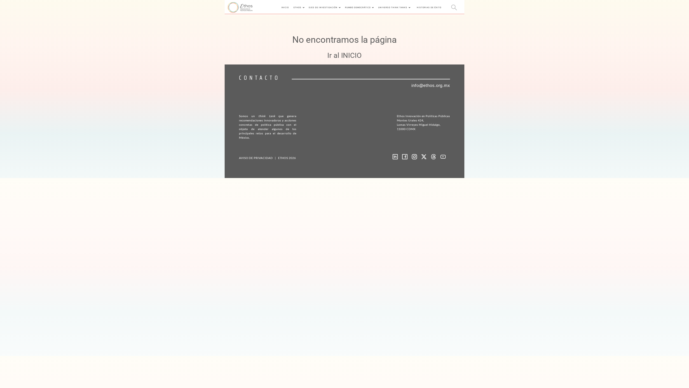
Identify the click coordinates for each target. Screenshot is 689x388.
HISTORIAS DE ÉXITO (429, 7)
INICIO (285, 7)
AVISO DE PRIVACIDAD (256, 158)
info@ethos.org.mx (430, 85)
